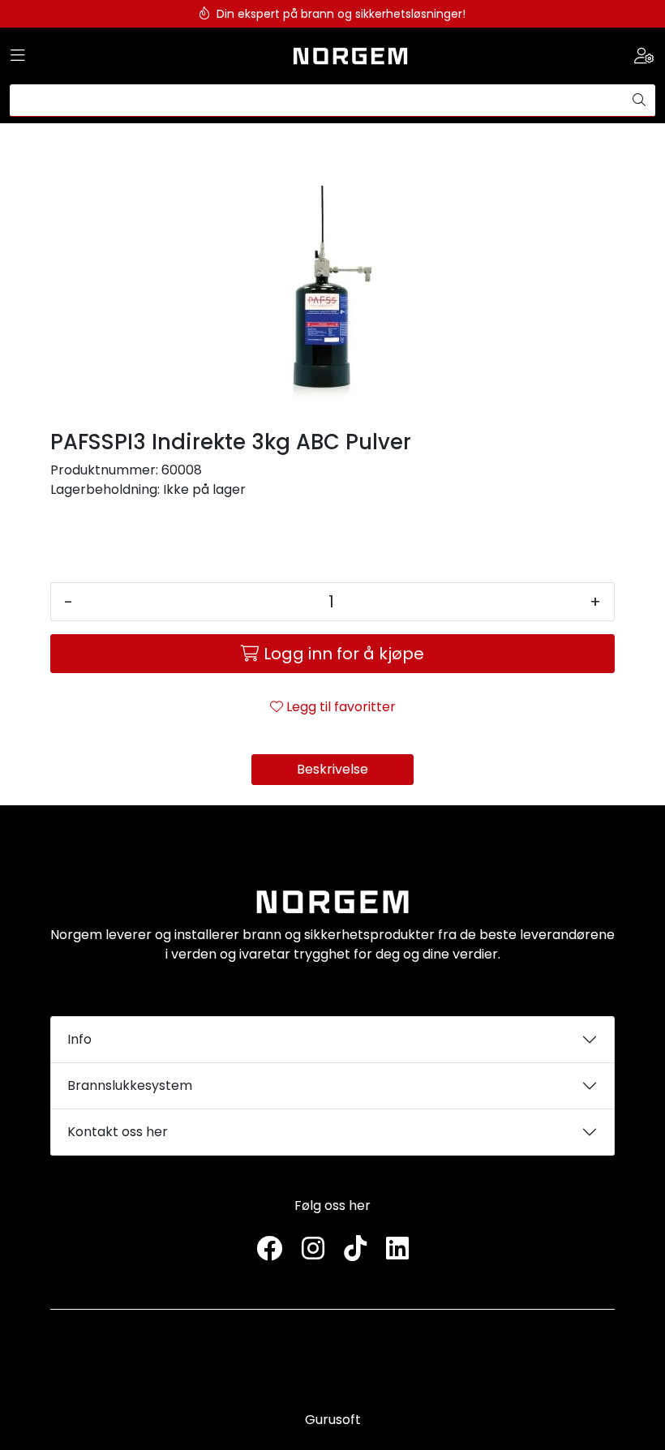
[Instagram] (313, 1249)
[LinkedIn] (397, 1249)
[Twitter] (269, 1249)
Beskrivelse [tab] (332, 769)
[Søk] (639, 100)
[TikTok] (355, 1249)
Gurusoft (333, 1419)
